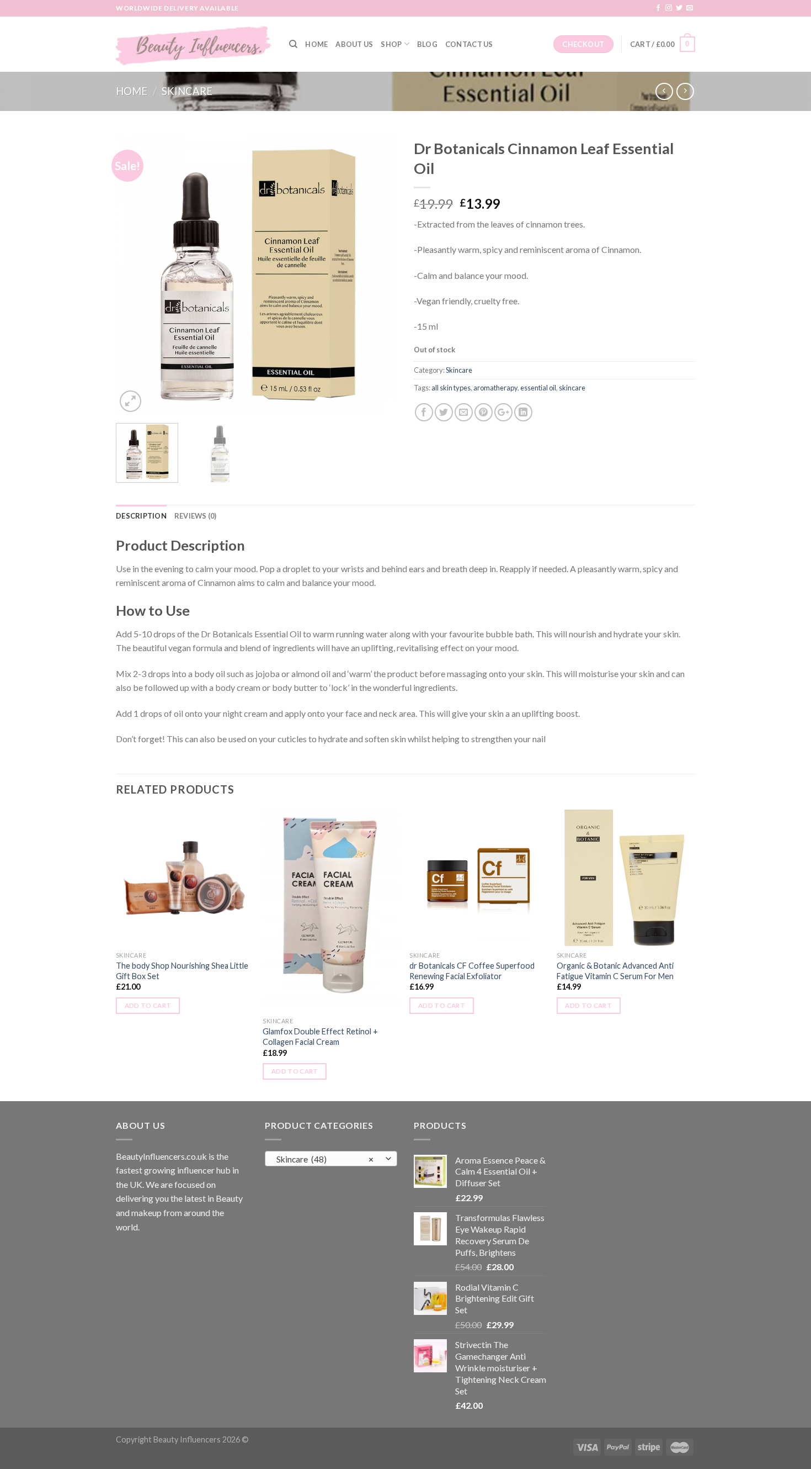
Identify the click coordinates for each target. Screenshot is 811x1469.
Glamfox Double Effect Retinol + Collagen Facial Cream (320, 1037)
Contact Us (469, 44)
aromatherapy (495, 387)
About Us (354, 44)
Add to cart (148, 1005)
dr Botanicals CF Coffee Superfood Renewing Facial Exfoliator (472, 971)
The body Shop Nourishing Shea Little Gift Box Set (182, 971)
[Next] (378, 274)
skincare (572, 387)
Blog (427, 44)
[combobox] (331, 1158)
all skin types (451, 387)
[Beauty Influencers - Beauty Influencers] (194, 44)
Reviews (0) (195, 515)
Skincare (187, 91)
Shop (391, 44)
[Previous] (135, 274)
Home (316, 44)
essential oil (538, 387)
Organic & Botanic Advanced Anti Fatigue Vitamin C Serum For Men (615, 971)
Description (141, 515)
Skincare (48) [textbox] (325, 1159)
